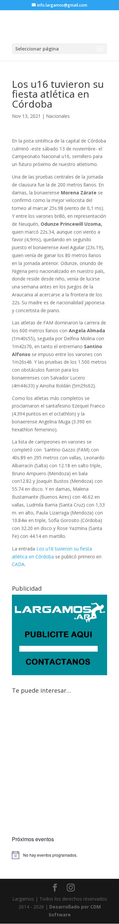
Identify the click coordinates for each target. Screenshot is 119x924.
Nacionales (58, 116)
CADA (18, 564)
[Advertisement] (59, 766)
